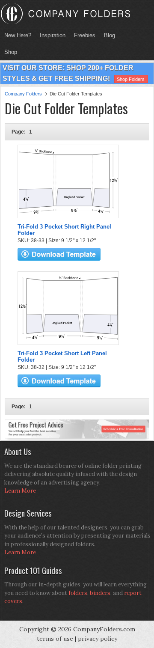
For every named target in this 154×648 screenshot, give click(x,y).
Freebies (82, 35)
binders (100, 593)
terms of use (55, 638)
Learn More (20, 490)
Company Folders (23, 93)
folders (77, 593)
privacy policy (97, 638)
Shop (8, 52)
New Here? (17, 35)
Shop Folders (131, 79)
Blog (109, 35)
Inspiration (52, 35)
